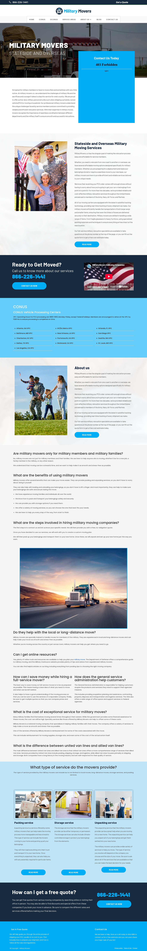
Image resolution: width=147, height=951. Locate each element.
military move (79, 659)
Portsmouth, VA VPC (66, 338)
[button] (32, 328)
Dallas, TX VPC (22, 343)
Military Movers (25, 948)
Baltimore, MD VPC (24, 333)
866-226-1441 (20, 2)
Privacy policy (119, 948)
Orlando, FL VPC (105, 328)
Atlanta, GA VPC (23, 328)
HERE (133, 934)
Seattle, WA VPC (105, 338)
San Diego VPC (104, 333)
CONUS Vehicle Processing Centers (36, 312)
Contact (135, 948)
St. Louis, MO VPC (105, 343)
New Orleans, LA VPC (66, 333)
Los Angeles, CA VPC (25, 348)
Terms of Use (127, 948)
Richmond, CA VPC (65, 343)
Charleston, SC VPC (24, 338)
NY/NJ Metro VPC (64, 328)
